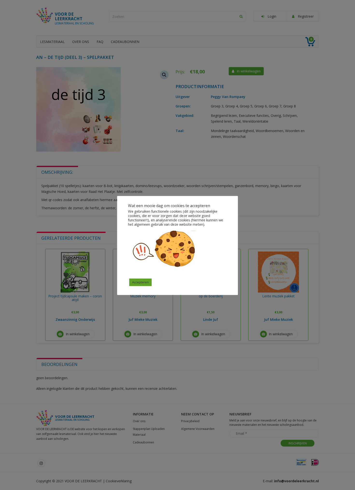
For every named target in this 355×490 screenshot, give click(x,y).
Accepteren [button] (140, 282)
